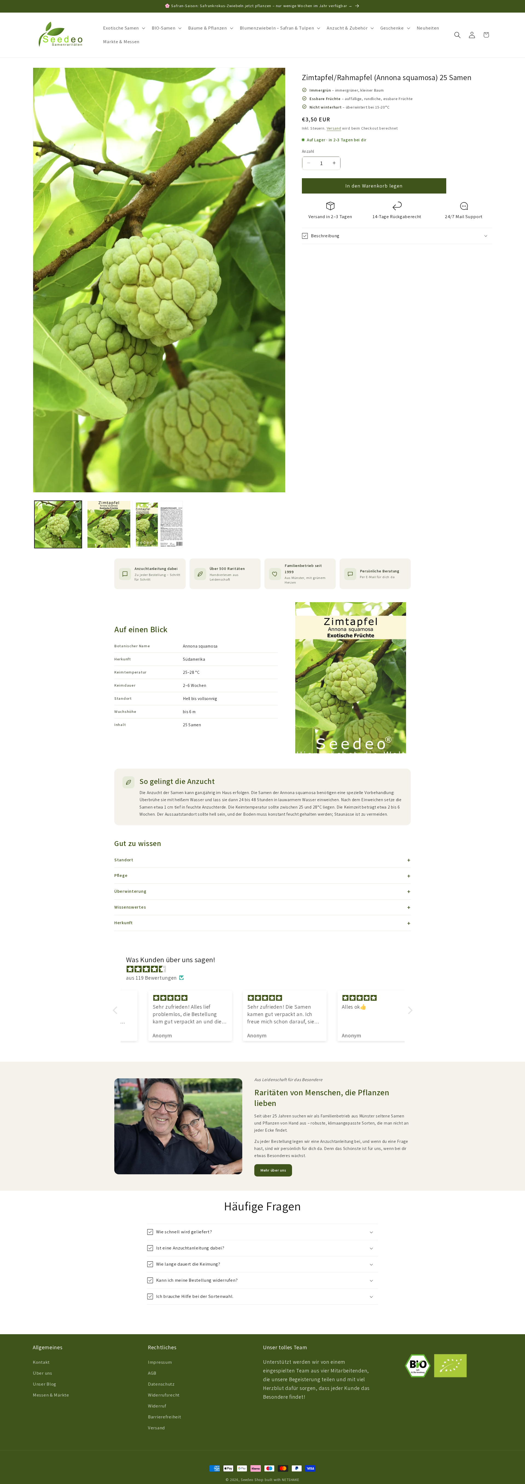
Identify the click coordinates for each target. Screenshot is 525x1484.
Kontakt (41, 1362)
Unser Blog (44, 1384)
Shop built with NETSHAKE (277, 1479)
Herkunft (123, 923)
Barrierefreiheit (164, 1417)
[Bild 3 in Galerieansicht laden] (159, 524)
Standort (123, 860)
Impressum (160, 1362)
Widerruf (157, 1406)
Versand (334, 128)
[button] (123, 28)
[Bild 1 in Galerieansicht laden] (58, 524)
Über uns (42, 1373)
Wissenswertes (130, 907)
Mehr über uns (273, 1170)
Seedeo (247, 1479)
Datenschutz (161, 1384)
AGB (152, 1373)
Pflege (120, 875)
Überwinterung (130, 891)
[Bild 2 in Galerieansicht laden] (108, 524)
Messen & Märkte (51, 1395)
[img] (265, 968)
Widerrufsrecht (164, 1395)
